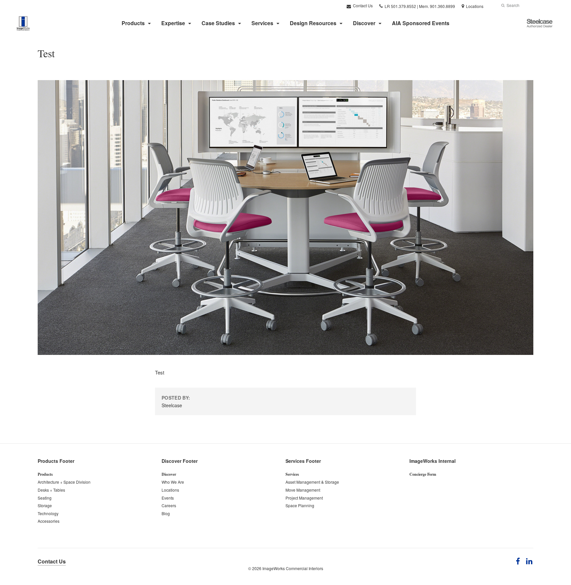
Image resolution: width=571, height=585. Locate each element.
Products (133, 23)
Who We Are (173, 482)
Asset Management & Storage (312, 482)
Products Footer (56, 461)
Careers (169, 505)
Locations (170, 490)
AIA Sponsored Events (420, 23)
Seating (45, 498)
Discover (364, 23)
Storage (45, 505)
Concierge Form (422, 474)
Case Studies (218, 23)
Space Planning (300, 505)
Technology (48, 513)
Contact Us (362, 5)
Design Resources (313, 23)
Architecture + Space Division (64, 482)
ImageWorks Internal (432, 461)
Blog (166, 513)
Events (168, 498)
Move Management (303, 490)
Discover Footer (180, 461)
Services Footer (303, 461)
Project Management (304, 498)
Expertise (173, 23)
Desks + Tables (51, 490)
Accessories (48, 521)
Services (262, 23)
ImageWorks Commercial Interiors (292, 568)
